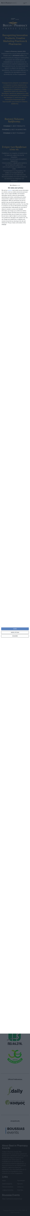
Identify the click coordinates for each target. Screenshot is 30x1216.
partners (10, 190)
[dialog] (15, 608)
